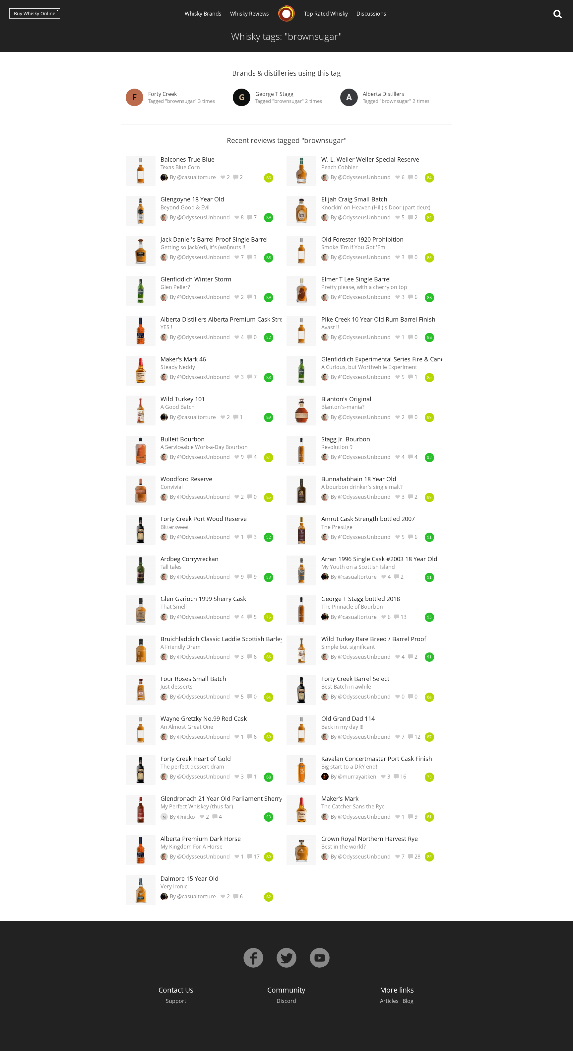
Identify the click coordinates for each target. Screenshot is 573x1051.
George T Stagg (274, 94)
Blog (408, 1001)
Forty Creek (162, 94)
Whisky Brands (203, 13)
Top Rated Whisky (326, 13)
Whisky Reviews (249, 13)
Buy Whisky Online (34, 13)
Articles (389, 1001)
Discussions (371, 13)
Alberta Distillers (383, 94)
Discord (286, 1001)
